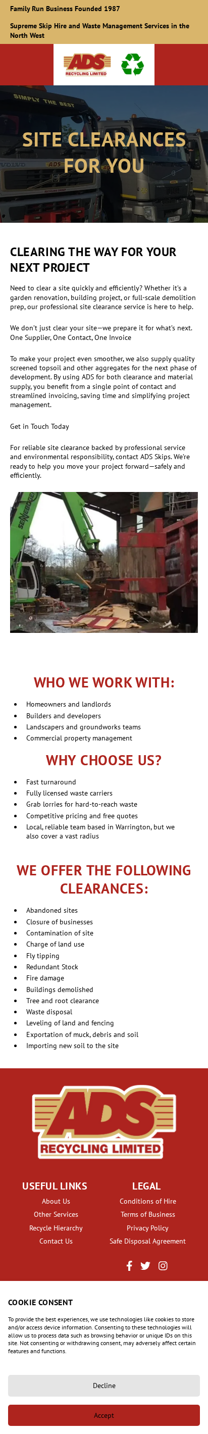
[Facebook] (129, 1268)
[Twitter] (145, 1268)
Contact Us (56, 1241)
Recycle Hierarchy (56, 1227)
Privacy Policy (148, 1227)
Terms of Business (148, 1214)
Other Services (56, 1214)
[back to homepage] (104, 64)
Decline (104, 1385)
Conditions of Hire (148, 1201)
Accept (104, 1415)
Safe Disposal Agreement (148, 1241)
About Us (56, 1201)
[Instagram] (163, 1268)
